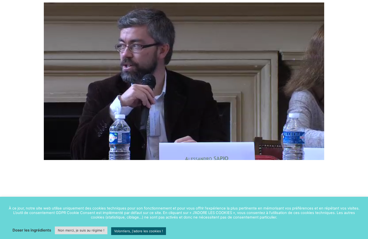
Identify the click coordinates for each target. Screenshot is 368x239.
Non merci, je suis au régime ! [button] (81, 230)
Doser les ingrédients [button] (32, 230)
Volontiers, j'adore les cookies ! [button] (138, 231)
